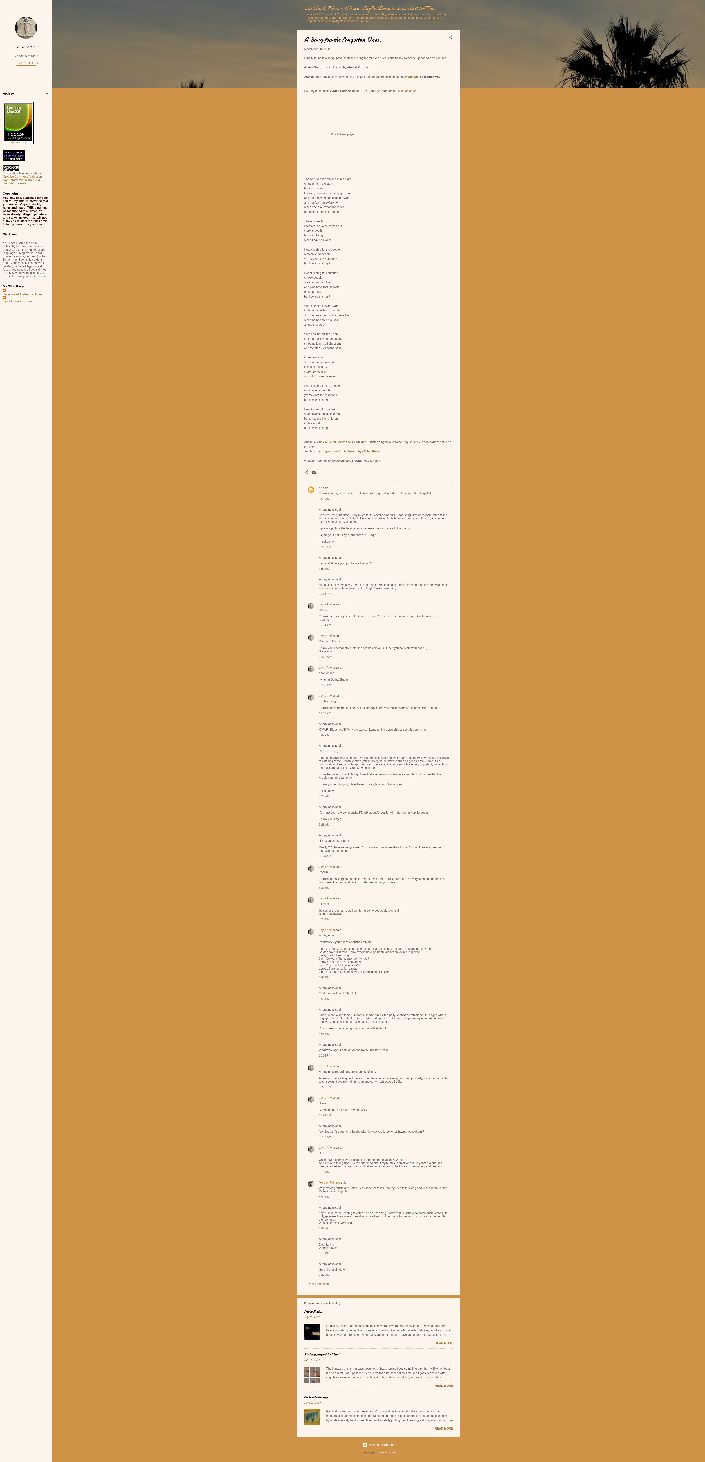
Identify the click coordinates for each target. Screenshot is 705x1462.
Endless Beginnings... (318, 1397)
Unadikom (411, 76)
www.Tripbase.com (18, 142)
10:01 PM (325, 593)
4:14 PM (324, 1253)
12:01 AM (325, 625)
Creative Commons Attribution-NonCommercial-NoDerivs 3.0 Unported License (23, 180)
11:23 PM (325, 1087)
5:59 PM (324, 568)
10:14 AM (325, 1137)
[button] (451, 38)
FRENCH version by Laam (341, 442)
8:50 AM (324, 499)
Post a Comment (319, 1283)
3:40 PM (324, 977)
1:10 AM (324, 1171)
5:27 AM (324, 796)
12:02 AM (325, 656)
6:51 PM (324, 999)
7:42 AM (324, 1275)
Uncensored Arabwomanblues (22, 294)
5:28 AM (324, 824)
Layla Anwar (327, 604)
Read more (444, 1343)
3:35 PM (324, 887)
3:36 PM (324, 919)
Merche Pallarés (329, 1182)
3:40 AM (324, 1228)
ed (320, 488)
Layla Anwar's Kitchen (17, 301)
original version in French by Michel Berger (352, 451)
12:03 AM (325, 713)
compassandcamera (387, 1452)
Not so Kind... (313, 1311)
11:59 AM (325, 547)
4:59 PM (324, 1196)
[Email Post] (314, 474)
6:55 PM (324, 1033)
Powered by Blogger (381, 1444)
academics (326, 588)
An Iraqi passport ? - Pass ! (322, 1354)
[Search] (458, 10)
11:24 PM (325, 1115)
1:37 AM (324, 735)
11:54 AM (325, 856)
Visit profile (26, 63)
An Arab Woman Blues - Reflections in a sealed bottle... (371, 8)
